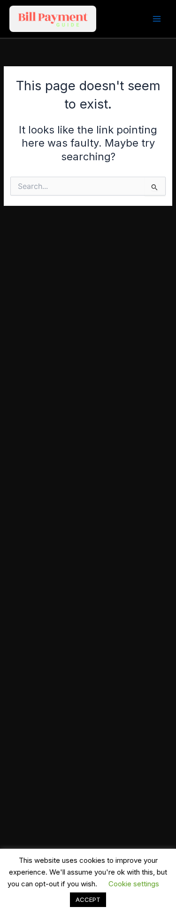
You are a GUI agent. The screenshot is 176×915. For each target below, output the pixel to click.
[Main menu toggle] (157, 19)
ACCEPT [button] (88, 899)
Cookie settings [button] (133, 883)
